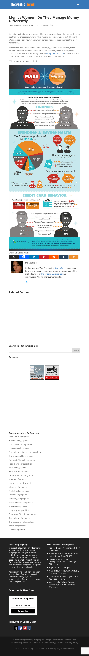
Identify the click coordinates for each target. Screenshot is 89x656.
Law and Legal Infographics (20, 483)
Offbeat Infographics (18, 494)
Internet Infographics (18, 479)
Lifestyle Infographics (18, 487)
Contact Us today (16, 576)
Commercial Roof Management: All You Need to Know (64, 577)
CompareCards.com (55, 53)
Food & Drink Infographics (20, 464)
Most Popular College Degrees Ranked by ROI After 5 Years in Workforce (62, 584)
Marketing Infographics (19, 491)
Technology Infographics (19, 518)
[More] (73, 257)
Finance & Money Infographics (46, 25)
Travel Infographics (17, 525)
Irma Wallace (16, 25)
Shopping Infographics (19, 510)
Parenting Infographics (19, 498)
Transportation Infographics (21, 522)
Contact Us (38, 642)
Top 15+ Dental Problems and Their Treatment (64, 549)
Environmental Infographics (21, 456)
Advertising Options (54, 642)
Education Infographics (19, 448)
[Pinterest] (44, 257)
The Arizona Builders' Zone (52, 274)
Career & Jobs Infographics (20, 444)
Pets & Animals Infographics (21, 502)
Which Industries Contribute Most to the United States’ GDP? (63, 554)
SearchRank (60, 268)
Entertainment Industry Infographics (25, 452)
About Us (26, 642)
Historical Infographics (19, 471)
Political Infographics (18, 506)
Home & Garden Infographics (22, 475)
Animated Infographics (19, 436)
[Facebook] (24, 257)
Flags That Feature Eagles (60, 567)
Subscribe (23, 611)
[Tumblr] (63, 257)
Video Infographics (17, 529)
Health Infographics (17, 467)
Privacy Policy (71, 642)
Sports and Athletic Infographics (23, 514)
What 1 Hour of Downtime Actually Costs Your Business (64, 572)
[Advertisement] (44, 316)
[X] (14, 257)
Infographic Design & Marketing (48, 639)
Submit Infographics (22, 639)
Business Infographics (18, 440)
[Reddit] (54, 257)
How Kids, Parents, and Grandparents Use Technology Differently (62, 562)
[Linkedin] (34, 257)
